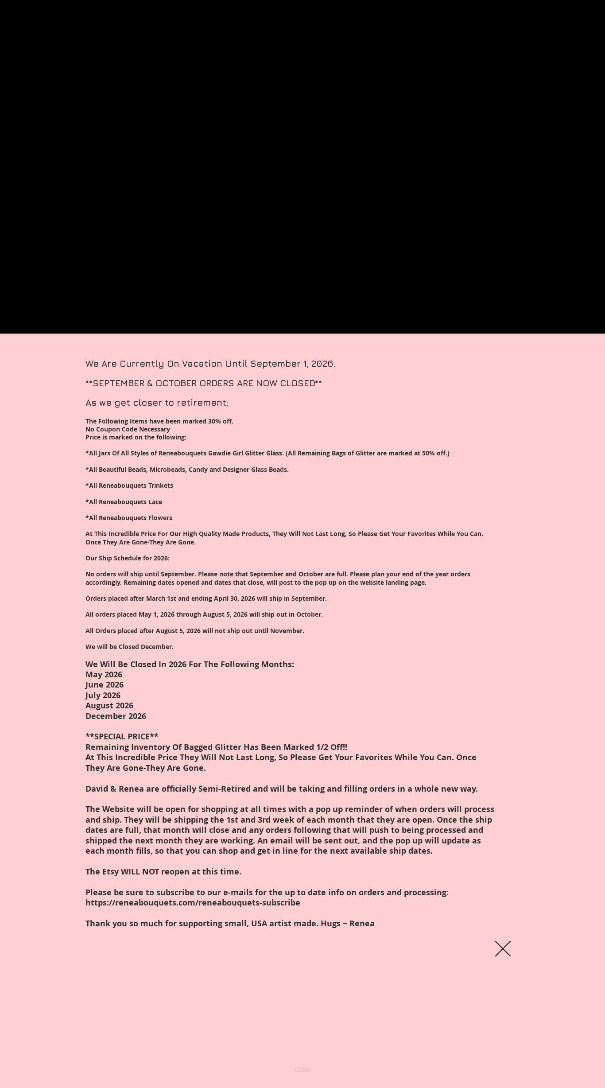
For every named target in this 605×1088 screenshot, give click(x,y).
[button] (503, 948)
